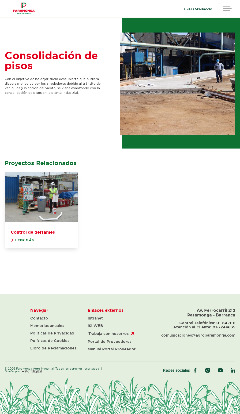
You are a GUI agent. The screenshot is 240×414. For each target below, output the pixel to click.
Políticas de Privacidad (52, 333)
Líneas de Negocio (198, 9)
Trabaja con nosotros (108, 333)
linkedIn (233, 370)
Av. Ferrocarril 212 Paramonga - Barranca (211, 312)
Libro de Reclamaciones (53, 348)
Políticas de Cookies (49, 340)
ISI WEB (95, 325)
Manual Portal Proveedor (112, 349)
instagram (207, 370)
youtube (220, 370)
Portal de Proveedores (109, 341)
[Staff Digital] (32, 371)
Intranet (95, 318)
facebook (195, 370)
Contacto (39, 318)
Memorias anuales (47, 325)
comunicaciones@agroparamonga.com (198, 335)
